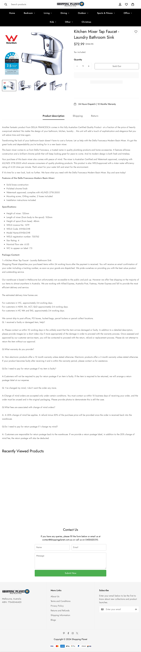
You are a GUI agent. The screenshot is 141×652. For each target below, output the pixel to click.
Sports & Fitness (105, 13)
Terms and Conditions (60, 601)
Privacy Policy (57, 605)
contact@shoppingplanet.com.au (57, 539)
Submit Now (70, 573)
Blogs (53, 619)
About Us (55, 596)
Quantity (78, 59)
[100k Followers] (73, 633)
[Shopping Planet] (70, 4)
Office (127, 13)
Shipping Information (60, 615)
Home (12, 13)
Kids (52, 21)
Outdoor (82, 13)
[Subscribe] (136, 609)
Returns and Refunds (60, 610)
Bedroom (28, 13)
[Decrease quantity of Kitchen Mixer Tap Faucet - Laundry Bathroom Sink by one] (77, 66)
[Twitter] (77, 633)
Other (68, 21)
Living (47, 13)
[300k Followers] (68, 633)
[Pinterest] (64, 633)
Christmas (86, 21)
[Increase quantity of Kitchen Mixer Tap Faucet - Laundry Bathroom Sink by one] (89, 66)
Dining (64, 13)
